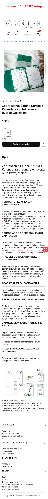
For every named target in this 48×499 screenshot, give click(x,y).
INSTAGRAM (7, 466)
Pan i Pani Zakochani (10, 101)
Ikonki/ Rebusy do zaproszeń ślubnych (17, 484)
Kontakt (5, 438)
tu (12, 247)
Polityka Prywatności (10, 433)
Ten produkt (7, 337)
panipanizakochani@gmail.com (26, 250)
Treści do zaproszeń (10, 482)
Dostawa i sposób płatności (13, 436)
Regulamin (6, 431)
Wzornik (5, 479)
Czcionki (5, 477)
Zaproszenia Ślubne (11, 41)
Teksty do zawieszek (10, 487)
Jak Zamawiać (8, 454)
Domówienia (7, 451)
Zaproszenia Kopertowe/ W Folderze (33, 41)
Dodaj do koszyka (21, 144)
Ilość (4, 128)
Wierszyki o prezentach (11, 489)
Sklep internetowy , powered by (21, 496)
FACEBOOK (6, 464)
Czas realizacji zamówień (12, 449)
